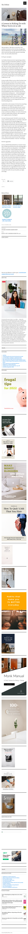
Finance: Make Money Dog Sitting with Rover (11, 363)
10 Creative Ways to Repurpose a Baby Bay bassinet (12, 357)
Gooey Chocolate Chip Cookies (8, 880)
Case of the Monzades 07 (7, 886)
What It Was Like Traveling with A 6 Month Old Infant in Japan (14, 359)
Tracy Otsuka (5, 903)
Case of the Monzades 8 (7, 881)
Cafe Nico (4, 355)
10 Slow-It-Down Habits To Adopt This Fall (10, 884)
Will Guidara (4, 908)
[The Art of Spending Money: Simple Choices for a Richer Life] (25, 897)
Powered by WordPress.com (7, 932)
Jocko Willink (5, 919)
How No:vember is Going (7, 879)
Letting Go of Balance (7, 883)
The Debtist (5, 5)
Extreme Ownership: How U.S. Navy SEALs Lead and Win (12, 918)
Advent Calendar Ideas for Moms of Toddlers (11, 877)
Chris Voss (4, 914)
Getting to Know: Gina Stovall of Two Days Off (11, 365)
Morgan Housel (5, 896)
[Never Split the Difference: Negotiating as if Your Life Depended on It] (25, 915)
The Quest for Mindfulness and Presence (10, 887)
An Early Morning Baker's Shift (8, 367)
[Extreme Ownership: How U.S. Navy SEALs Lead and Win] (25, 921)
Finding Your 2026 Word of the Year (9, 364)
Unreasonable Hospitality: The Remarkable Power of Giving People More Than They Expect (12, 907)
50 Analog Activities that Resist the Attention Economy (13, 356)
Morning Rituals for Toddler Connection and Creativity (13, 882)
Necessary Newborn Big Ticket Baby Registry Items (12, 358)
